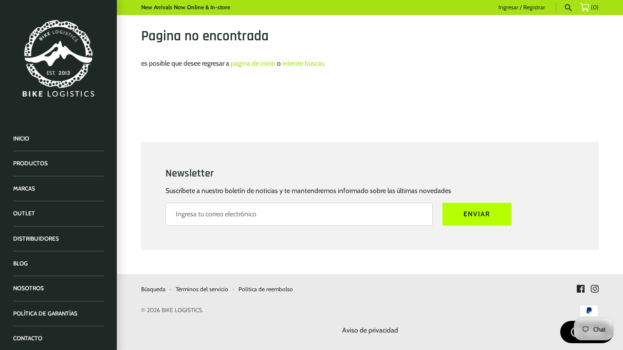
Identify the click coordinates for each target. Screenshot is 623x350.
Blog (20, 263)
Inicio (21, 138)
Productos (30, 163)
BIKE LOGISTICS (182, 310)
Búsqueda (153, 289)
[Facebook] (581, 289)
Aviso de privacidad (370, 330)
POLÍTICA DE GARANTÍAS (45, 313)
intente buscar (302, 63)
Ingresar (508, 7)
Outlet (24, 213)
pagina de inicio (253, 63)
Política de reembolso (265, 289)
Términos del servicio (202, 289)
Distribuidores (36, 238)
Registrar (534, 7)
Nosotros (28, 288)
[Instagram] (595, 289)
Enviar (476, 214)
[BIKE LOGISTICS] (58, 58)
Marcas (24, 188)
